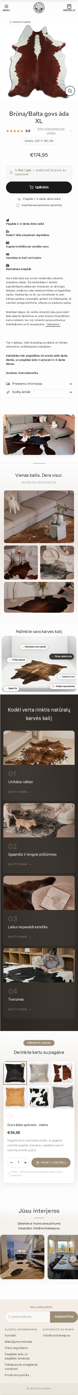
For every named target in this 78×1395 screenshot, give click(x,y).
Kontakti (10, 1336)
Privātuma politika (17, 1375)
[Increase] (25, 1162)
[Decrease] (11, 1162)
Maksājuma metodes (18, 1342)
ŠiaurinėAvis (44, 1388)
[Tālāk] (73, 1259)
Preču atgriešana (16, 1348)
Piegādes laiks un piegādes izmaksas (17, 1356)
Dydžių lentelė (21, 392)
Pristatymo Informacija (27, 384)
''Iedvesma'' (53, 324)
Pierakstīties (64, 1317)
